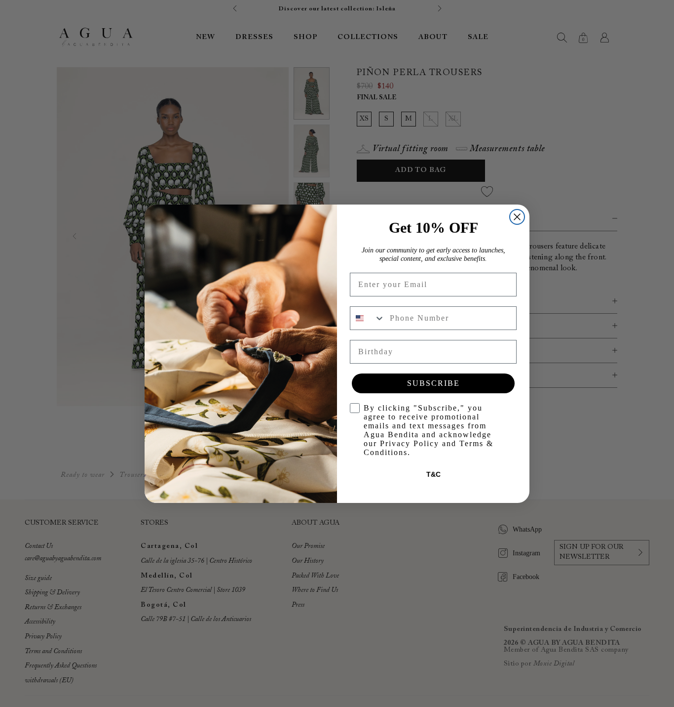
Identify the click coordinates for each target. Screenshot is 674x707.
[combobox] (367, 318)
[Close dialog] (517, 216)
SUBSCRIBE (433, 383)
